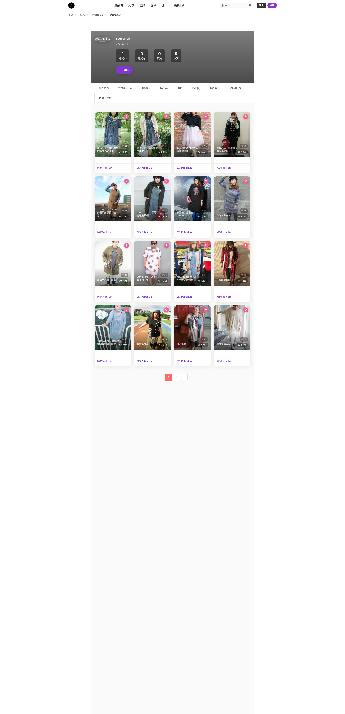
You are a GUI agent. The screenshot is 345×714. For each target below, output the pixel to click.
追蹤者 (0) (235, 88)
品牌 (142, 5)
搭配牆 (118, 5)
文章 (131, 5)
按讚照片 (146, 88)
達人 (164, 5)
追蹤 (126, 70)
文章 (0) (196, 88)
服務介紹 (178, 5)
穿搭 (180, 88)
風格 (153, 5)
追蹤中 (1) (215, 88)
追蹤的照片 (105, 98)
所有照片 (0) (125, 88)
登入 (261, 5)
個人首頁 (104, 88)
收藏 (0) (164, 88)
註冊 (272, 5)
